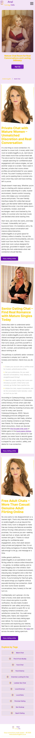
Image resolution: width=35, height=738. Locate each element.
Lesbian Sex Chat (20, 683)
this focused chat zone (18, 429)
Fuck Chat (20, 665)
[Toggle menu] (31, 3)
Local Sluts (20, 695)
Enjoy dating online (9, 258)
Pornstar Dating (20, 701)
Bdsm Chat (20, 653)
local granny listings (23, 431)
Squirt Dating (19, 713)
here (28, 629)
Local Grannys (20, 689)
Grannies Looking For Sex (20, 677)
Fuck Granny (20, 671)
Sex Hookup (20, 707)
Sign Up (17, 67)
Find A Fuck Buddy (20, 659)
